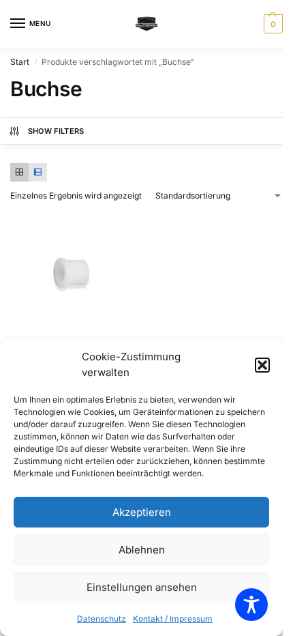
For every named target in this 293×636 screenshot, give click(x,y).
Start (19, 62)
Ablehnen (142, 549)
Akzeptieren (141, 512)
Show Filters (56, 131)
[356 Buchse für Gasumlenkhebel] (75, 277)
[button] (262, 365)
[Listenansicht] (38, 172)
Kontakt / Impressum (173, 618)
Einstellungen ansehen (142, 587)
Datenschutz (101, 618)
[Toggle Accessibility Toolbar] (251, 604)
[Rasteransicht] (19, 172)
